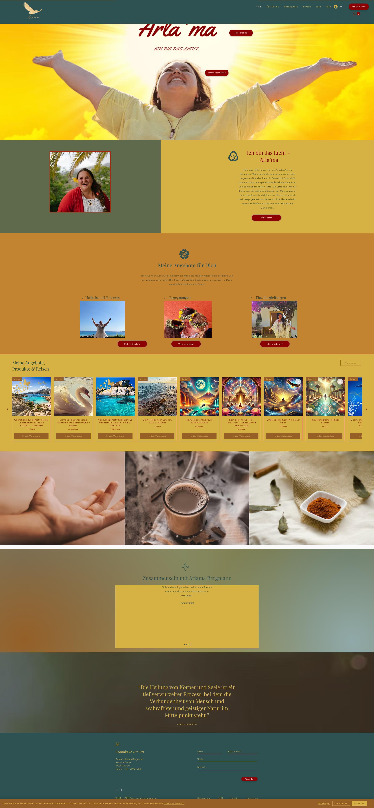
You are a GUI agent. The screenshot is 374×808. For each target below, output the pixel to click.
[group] (187, 409)
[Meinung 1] (184, 644)
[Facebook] (116, 790)
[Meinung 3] (189, 644)
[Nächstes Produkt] (366, 409)
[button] (357, 13)
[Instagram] (121, 790)
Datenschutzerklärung (174, 803)
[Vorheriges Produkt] (7, 409)
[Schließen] (370, 803)
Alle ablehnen (341, 803)
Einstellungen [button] (324, 803)
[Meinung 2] (187, 644)
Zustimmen (359, 803)
